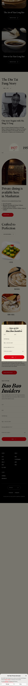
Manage (7, 684)
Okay (20, 684)
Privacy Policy (7, 679)
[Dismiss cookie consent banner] (26, 676)
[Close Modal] (21, 330)
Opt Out (6, 681)
